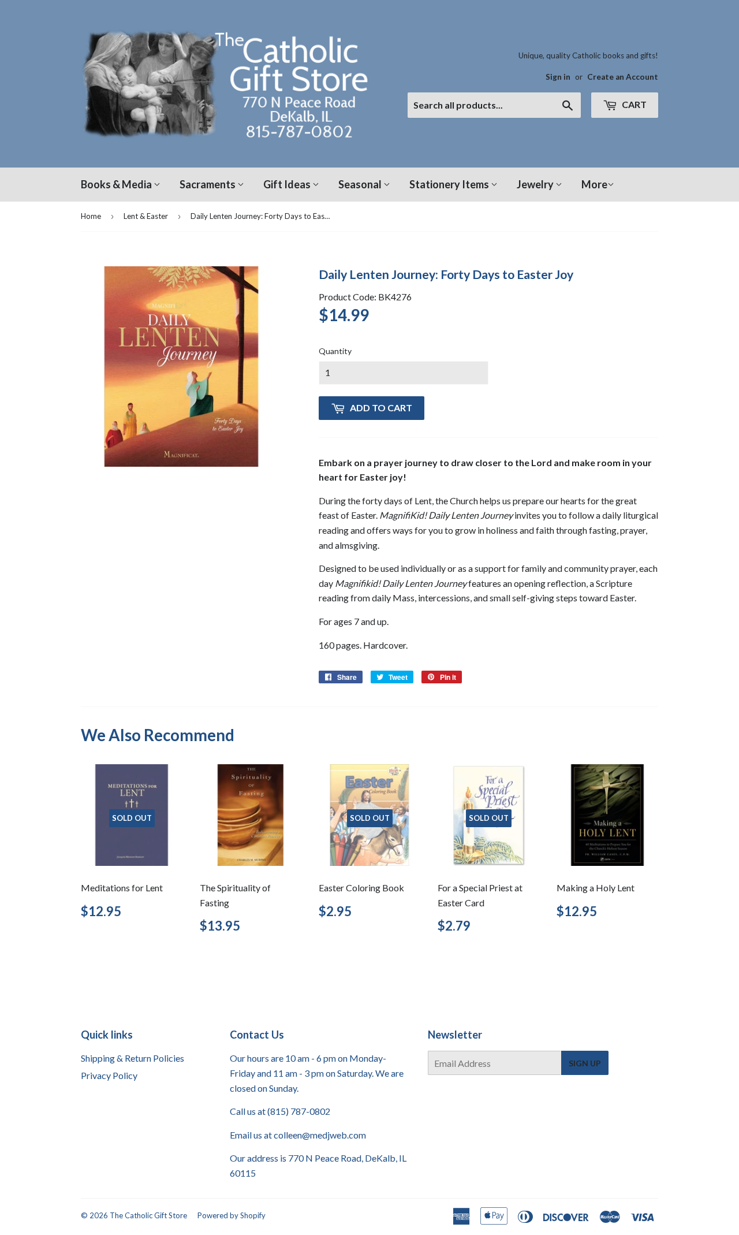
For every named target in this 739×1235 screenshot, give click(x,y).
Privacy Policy (109, 1075)
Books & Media (117, 184)
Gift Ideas (287, 184)
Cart (633, 104)
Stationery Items (450, 184)
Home (91, 216)
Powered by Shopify (231, 1215)
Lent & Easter (146, 216)
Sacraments (208, 184)
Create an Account (622, 76)
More (594, 184)
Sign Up (585, 1063)
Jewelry (536, 184)
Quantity (335, 351)
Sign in (558, 76)
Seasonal (360, 184)
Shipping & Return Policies (132, 1057)
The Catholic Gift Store (148, 1215)
